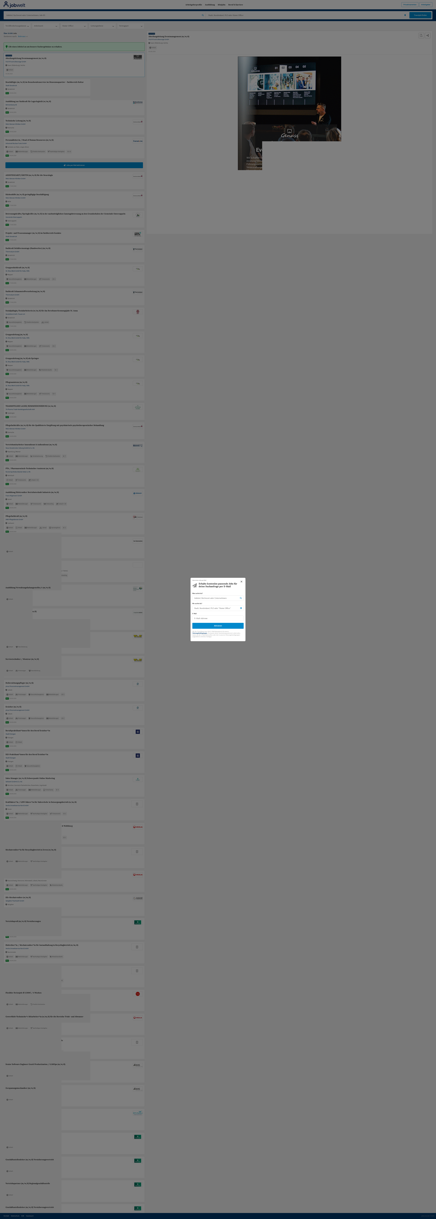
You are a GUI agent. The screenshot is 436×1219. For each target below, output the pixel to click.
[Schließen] (241, 582)
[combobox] (215, 598)
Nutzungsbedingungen (199, 633)
